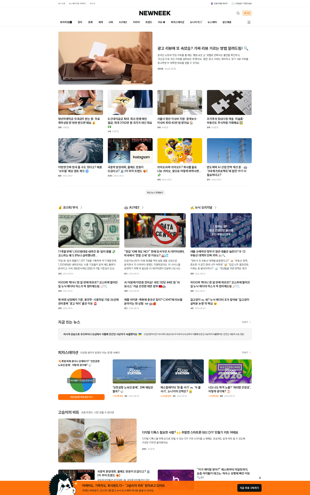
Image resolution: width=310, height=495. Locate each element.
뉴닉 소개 (61, 3)
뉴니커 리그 (196, 22)
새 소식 (92, 3)
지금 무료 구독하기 (249, 488)
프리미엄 (64, 22)
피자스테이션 (177, 22)
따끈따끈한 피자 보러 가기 (81, 397)
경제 (90, 22)
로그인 (247, 13)
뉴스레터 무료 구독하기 (77, 3)
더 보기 (245, 322)
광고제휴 (226, 22)
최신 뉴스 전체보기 (155, 192)
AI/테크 (123, 22)
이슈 (160, 22)
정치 (80, 22)
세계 (100, 22)
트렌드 (148, 22)
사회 (110, 22)
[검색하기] (238, 13)
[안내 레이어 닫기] (260, 477)
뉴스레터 (212, 22)
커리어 (136, 22)
